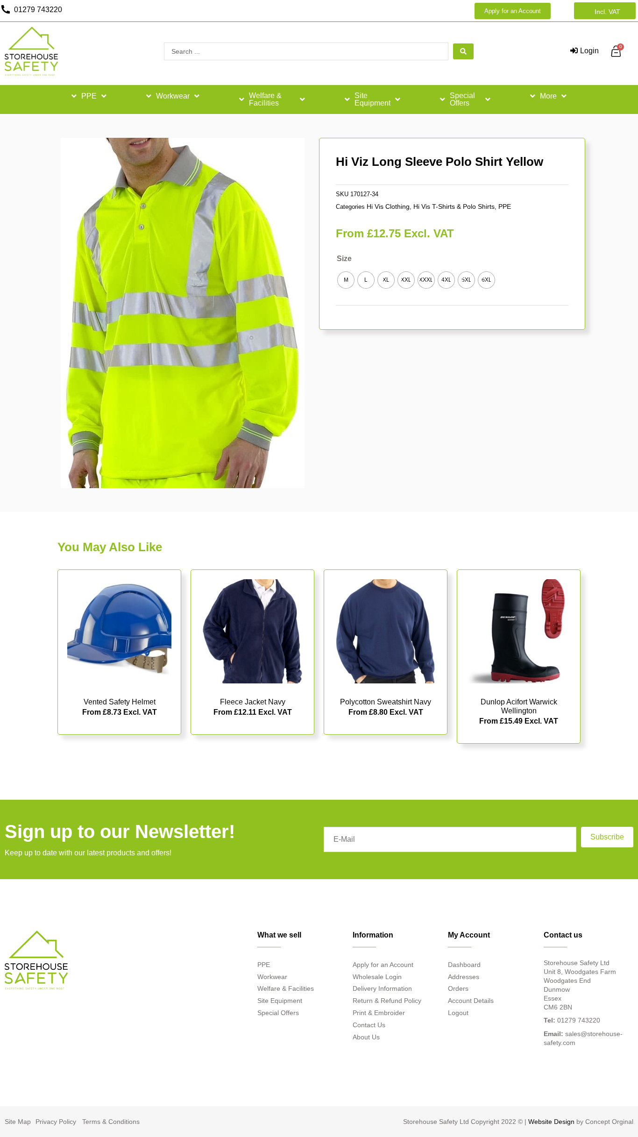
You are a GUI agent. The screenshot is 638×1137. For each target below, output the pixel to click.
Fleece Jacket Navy (252, 702)
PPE (89, 96)
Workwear (173, 96)
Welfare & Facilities (265, 99)
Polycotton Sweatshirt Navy (385, 702)
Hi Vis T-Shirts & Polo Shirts (454, 206)
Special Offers (462, 99)
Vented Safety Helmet (120, 702)
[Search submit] (463, 51)
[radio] (346, 280)
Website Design (551, 1121)
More (548, 96)
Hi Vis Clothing (388, 206)
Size (344, 259)
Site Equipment (372, 99)
